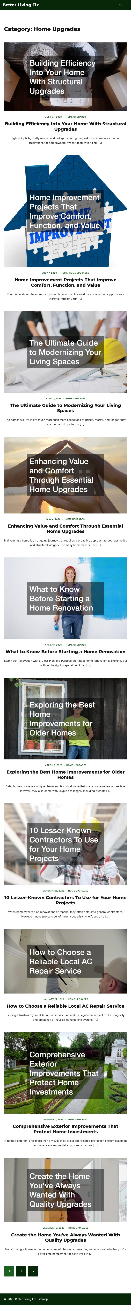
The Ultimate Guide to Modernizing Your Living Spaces (65, 408)
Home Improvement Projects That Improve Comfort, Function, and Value (65, 282)
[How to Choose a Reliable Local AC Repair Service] (65, 961)
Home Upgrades (76, 117)
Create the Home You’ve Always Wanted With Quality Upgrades (65, 1237)
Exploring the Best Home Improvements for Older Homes (65, 774)
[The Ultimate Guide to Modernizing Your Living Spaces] (65, 351)
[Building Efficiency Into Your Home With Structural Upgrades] (65, 76)
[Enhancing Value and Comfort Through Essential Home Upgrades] (65, 475)
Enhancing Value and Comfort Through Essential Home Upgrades (65, 528)
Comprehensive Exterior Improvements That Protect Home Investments (65, 1129)
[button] (120, 5)
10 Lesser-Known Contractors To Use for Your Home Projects (65, 900)
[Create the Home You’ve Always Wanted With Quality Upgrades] (65, 1189)
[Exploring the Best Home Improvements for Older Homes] (65, 718)
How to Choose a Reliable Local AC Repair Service (65, 1006)
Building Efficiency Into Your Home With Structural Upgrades (65, 126)
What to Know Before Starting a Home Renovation (65, 651)
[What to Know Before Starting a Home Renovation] (65, 598)
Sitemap (43, 1299)
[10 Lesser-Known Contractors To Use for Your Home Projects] (65, 844)
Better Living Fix (21, 4)
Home (64, 273)
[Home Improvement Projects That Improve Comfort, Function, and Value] (65, 211)
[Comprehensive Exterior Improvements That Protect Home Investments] (65, 1072)
